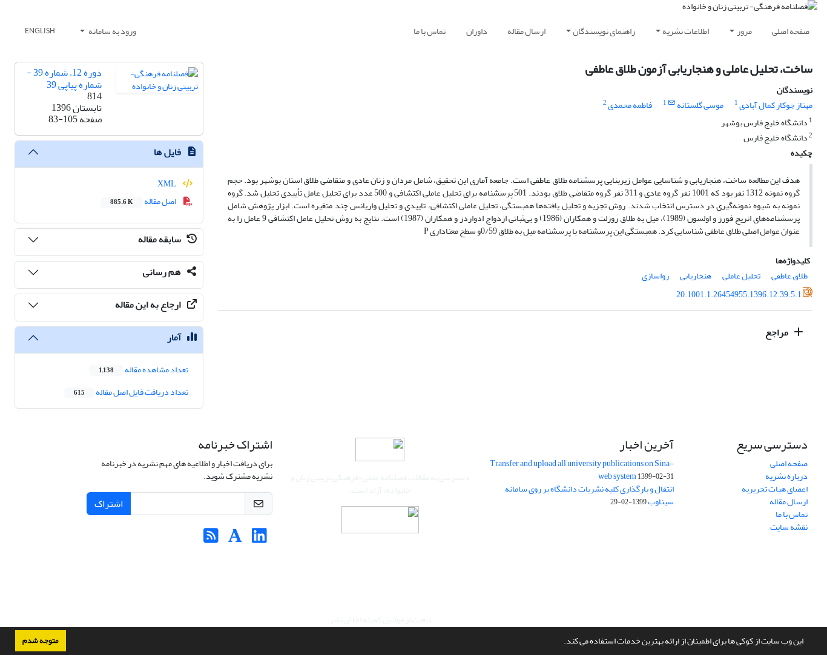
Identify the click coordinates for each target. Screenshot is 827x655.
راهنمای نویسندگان (604, 31)
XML (167, 184)
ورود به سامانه (111, 31)
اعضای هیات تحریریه (775, 489)
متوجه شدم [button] (40, 640)
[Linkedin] (259, 539)
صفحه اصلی (790, 31)
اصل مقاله (143, 201)
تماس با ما (430, 31)
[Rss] (211, 539)
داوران (476, 31)
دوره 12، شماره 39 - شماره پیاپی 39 (64, 78)
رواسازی (655, 276)
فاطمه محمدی (630, 105)
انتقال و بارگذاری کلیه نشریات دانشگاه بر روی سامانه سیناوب (589, 495)
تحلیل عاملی (741, 276)
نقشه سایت (789, 527)
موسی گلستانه (700, 105)
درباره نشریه (786, 476)
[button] (560, 642)
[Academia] (235, 539)
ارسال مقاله (526, 31)
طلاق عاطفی (789, 276)
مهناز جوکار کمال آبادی (775, 105)
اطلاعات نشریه (685, 31)
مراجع (777, 332)
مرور (744, 31)
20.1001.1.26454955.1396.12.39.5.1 (739, 294)
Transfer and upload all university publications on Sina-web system (582, 469)
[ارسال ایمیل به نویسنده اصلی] (672, 103)
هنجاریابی (695, 276)
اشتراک (108, 504)
